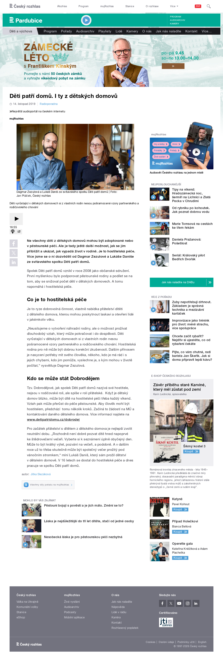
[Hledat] (208, 6)
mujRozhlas (107, 6)
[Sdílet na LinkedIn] (14, 262)
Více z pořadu (161, 297)
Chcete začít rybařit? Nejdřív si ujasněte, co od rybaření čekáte (191, 340)
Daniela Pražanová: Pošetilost (186, 241)
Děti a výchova (21, 31)
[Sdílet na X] (14, 253)
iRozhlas (62, 6)
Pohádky (158, 150)
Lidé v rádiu (119, 612)
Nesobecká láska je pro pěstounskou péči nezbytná (83, 537)
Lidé (119, 31)
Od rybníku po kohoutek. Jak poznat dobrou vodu (191, 210)
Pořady (66, 31)
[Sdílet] (19, 231)
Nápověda (118, 607)
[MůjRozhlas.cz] (17, 119)
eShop (21, 617)
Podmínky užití (186, 642)
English (202, 642)
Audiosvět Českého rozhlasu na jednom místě (176, 172)
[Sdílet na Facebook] (14, 244)
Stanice (129, 6)
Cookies (150, 642)
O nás (147, 31)
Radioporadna (49, 104)
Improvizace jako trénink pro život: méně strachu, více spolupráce (190, 324)
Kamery (174, 23)
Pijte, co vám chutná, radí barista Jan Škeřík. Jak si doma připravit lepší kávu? (192, 355)
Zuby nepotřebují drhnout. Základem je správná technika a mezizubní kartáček (191, 307)
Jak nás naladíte (168, 31)
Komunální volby (27, 607)
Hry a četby (159, 144)
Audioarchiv (177, 20)
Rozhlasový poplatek (125, 628)
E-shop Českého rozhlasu (171, 375)
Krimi (174, 144)
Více (207, 31)
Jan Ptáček (24, 195)
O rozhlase (152, 6)
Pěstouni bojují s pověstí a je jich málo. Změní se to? (84, 505)
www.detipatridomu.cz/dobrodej (53, 420)
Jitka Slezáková (41, 474)
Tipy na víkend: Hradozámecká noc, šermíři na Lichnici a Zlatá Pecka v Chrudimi (191, 195)
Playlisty (104, 31)
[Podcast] (13, 231)
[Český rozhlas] (25, 6)
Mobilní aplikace (74, 617)
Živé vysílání (160, 157)
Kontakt (191, 31)
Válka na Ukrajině (27, 601)
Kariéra (116, 617)
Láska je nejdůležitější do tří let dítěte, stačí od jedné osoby (89, 521)
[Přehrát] (16, 219)
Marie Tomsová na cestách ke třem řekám (192, 225)
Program (84, 6)
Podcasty (70, 612)
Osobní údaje (166, 642)
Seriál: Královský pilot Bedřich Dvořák (188, 257)
